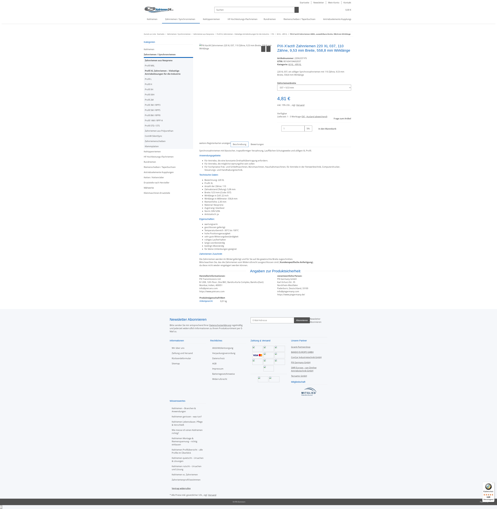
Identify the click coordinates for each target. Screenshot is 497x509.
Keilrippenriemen (152, 151)
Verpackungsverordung (223, 353)
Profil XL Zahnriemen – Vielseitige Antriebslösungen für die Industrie (162, 72)
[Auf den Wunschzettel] (268, 49)
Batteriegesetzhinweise (223, 373)
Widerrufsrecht (219, 379)
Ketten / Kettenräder (154, 177)
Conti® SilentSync (153, 136)
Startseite (304, 2)
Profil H (148, 84)
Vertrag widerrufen (181, 488)
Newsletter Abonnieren (315, 320)
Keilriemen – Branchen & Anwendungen (184, 410)
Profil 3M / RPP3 (152, 105)
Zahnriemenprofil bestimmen (186, 479)
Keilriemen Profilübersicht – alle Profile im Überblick (187, 451)
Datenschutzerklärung (220, 325)
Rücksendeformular (181, 358)
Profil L (148, 79)
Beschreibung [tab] (239, 144)
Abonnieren (302, 320)
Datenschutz (218, 358)
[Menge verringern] (279, 128)
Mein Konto (333, 2)
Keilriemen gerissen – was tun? (187, 416)
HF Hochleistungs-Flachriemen (159, 156)
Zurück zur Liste (150, 34)
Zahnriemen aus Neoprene (158, 60)
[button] (337, 9)
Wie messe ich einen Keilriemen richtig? (187, 432)
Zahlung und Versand (182, 353)
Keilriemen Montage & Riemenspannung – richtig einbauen (184, 441)
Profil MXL (150, 65)
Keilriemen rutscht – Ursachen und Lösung (186, 468)
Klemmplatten (152, 146)
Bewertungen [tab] (257, 144)
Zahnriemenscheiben (155, 141)
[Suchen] (297, 10)
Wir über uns (178, 348)
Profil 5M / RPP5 (152, 110)
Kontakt (347, 2)
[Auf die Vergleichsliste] (263, 49)
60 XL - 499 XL (294, 64)
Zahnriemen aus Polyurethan (159, 130)
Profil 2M (149, 99)
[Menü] (492, 483)
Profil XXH (149, 94)
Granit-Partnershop (300, 347)
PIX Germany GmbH (300, 362)
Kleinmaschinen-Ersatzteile (157, 193)
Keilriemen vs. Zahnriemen (185, 474)
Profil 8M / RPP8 (152, 115)
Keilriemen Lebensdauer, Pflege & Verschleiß (187, 423)
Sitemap (176, 363)
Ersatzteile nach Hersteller (156, 182)
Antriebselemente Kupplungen (159, 172)
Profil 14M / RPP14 (154, 120)
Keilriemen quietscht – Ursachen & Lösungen (187, 460)
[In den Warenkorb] (201, 42)
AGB (214, 363)
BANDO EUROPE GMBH (302, 352)
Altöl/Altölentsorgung (222, 348)
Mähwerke (149, 187)
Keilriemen (149, 49)
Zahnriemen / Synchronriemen (160, 54)
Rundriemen (150, 161)
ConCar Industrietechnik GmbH (306, 357)
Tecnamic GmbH (299, 376)
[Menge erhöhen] (307, 134)
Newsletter (318, 2)
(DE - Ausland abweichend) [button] (314, 116)
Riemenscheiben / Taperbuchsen (160, 167)
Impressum (217, 368)
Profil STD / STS (152, 125)
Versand (300, 105)
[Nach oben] (1, 507)
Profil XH (149, 89)
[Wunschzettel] (341, 9)
